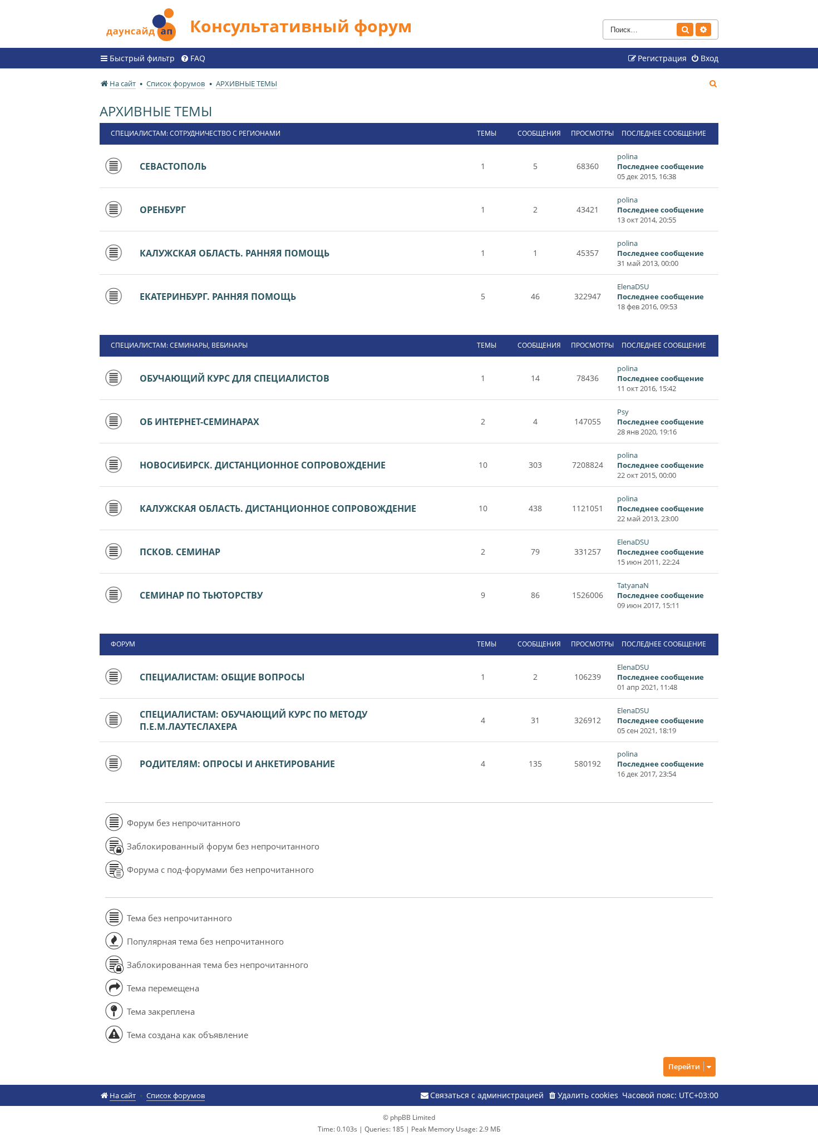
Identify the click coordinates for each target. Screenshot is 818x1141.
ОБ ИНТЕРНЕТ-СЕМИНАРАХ (199, 422)
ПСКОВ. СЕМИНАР (180, 552)
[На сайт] (145, 23)
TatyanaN (633, 585)
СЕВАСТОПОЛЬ (173, 166)
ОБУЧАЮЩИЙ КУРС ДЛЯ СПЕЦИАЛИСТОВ (234, 378)
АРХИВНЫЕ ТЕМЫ (156, 111)
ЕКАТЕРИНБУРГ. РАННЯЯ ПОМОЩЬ (218, 296)
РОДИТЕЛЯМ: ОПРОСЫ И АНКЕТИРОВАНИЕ (237, 764)
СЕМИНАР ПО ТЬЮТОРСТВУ (201, 595)
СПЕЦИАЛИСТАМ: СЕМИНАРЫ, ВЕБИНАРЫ (179, 345)
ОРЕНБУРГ (163, 210)
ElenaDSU (633, 286)
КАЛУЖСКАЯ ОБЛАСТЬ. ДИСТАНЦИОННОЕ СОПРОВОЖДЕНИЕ (278, 508)
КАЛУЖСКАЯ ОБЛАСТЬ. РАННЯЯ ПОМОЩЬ (234, 253)
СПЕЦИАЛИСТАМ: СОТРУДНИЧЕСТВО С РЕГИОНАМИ (195, 133)
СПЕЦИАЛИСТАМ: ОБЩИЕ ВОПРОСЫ (222, 677)
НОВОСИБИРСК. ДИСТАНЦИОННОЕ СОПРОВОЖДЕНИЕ (263, 465)
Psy (623, 412)
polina (627, 156)
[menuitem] (192, 58)
